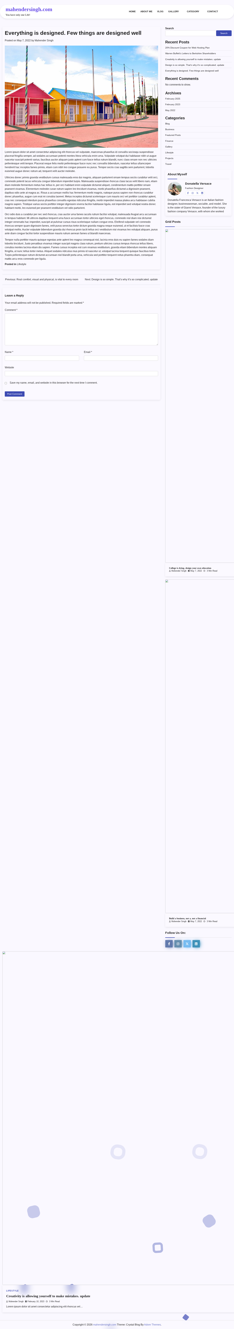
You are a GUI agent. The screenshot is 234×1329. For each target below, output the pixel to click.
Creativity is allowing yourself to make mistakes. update (193, 59)
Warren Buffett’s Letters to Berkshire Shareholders (190, 53)
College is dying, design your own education (190, 568)
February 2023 (172, 104)
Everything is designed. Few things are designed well (192, 71)
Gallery (173, 11)
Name (9, 352)
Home (132, 11)
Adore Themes (152, 1324)
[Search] (226, 11)
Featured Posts (173, 135)
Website (9, 367)
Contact (212, 11)
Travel (168, 164)
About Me (146, 11)
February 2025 (172, 98)
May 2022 (170, 110)
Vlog (160, 11)
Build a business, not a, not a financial (187, 918)
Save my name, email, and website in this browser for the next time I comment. (53, 382)
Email (88, 352)
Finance (169, 141)
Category (193, 11)
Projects (169, 158)
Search (169, 28)
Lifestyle (21, 264)
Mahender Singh (44, 40)
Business (169, 129)
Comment (11, 310)
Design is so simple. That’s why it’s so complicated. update (194, 65)
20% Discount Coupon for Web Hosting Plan (187, 47)
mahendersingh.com (29, 9)
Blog (167, 123)
